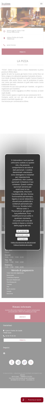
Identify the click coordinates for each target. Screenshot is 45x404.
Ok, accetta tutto (22, 231)
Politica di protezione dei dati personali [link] (23, 242)
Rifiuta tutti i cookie (22, 235)
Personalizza (22, 239)
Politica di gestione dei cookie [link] (23, 245)
